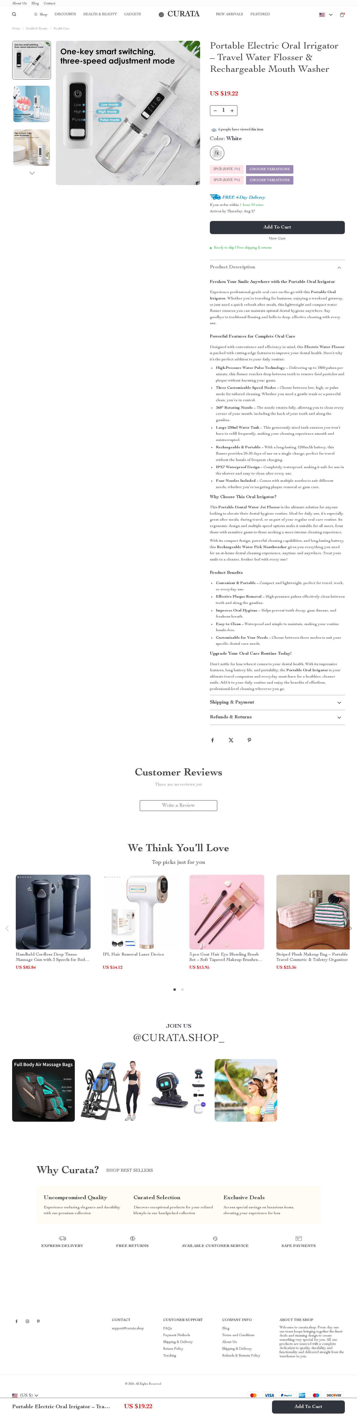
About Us (19, 3)
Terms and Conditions (238, 1335)
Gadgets (132, 14)
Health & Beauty (100, 14)
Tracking (169, 1355)
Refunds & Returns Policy (241, 1355)
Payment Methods (176, 1335)
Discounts (65, 14)
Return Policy (173, 1349)
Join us (178, 1026)
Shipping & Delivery (178, 1342)
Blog (35, 3)
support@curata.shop (128, 1328)
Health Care (61, 28)
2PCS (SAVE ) (226, 169)
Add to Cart (308, 1407)
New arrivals (229, 14)
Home (16, 28)
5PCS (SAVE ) (226, 180)
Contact (49, 3)
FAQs (167, 1328)
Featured (260, 14)
